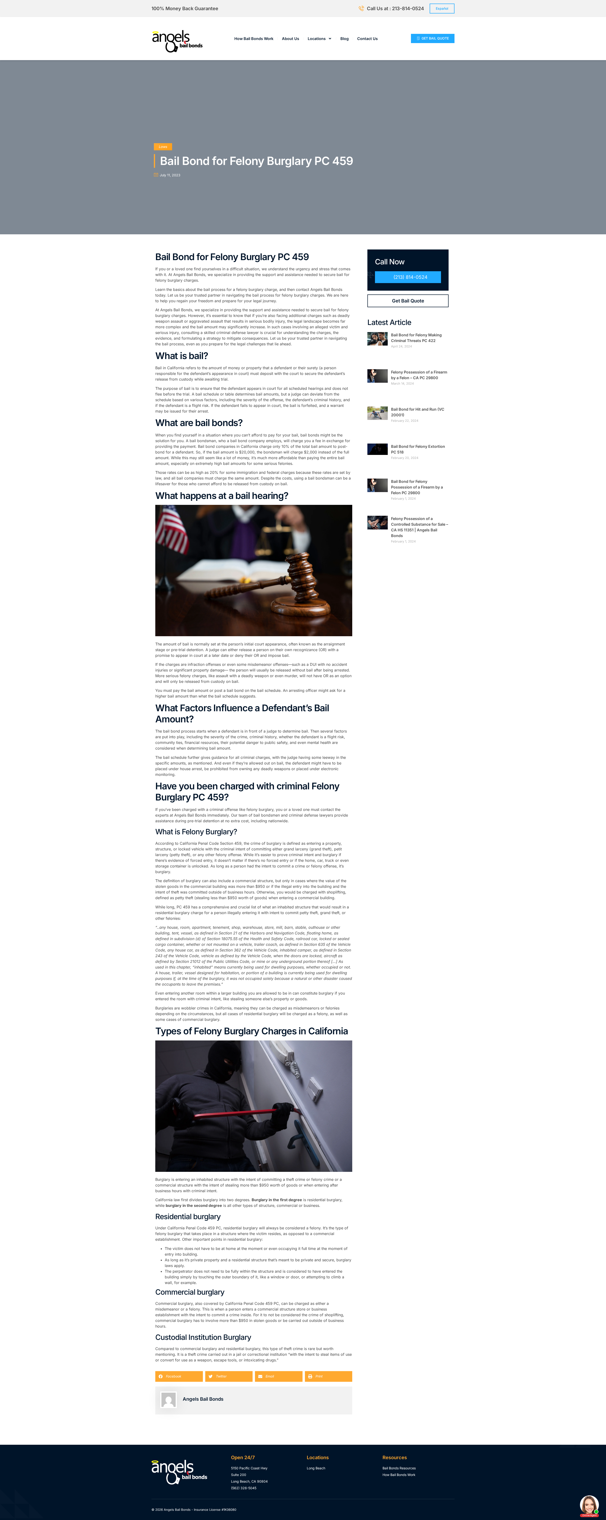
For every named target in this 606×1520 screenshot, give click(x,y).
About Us (290, 38)
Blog (344, 38)
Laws (163, 147)
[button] (179, 1376)
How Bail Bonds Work (253, 38)
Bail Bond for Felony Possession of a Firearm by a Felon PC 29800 (417, 487)
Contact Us (367, 38)
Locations (317, 38)
